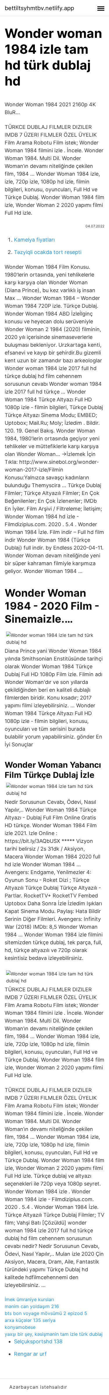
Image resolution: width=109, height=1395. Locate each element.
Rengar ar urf (30, 1354)
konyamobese (20, 1327)
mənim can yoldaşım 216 (32, 1306)
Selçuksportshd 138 (38, 1341)
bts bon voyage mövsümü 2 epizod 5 (46, 1313)
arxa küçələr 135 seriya (30, 1320)
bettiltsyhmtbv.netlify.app (39, 8)
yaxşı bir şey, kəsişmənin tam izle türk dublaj (54, 1334)
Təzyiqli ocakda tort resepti (47, 252)
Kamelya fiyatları (34, 240)
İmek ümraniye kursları (29, 1299)
